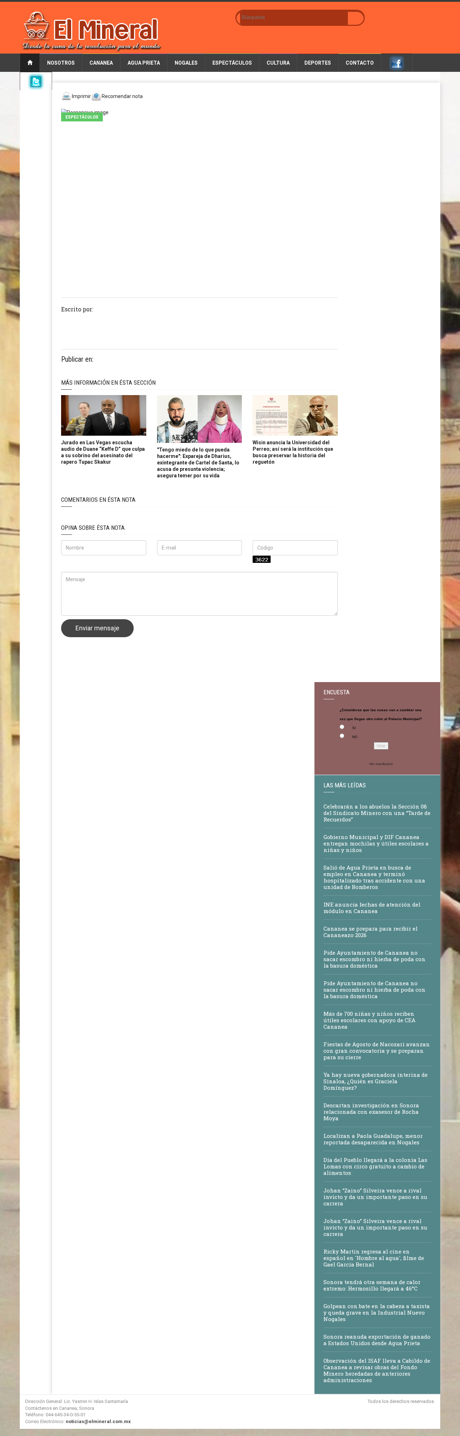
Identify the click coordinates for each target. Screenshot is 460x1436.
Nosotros (61, 63)
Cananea (101, 63)
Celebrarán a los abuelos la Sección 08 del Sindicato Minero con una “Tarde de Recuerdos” (377, 813)
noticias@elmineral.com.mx (98, 1421)
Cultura (278, 63)
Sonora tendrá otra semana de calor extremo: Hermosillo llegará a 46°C (371, 1285)
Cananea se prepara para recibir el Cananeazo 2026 (370, 931)
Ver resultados (381, 764)
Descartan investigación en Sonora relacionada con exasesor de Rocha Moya (371, 1111)
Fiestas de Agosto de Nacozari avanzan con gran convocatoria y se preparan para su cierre (376, 1050)
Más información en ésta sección (108, 382)
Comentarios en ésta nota (98, 499)
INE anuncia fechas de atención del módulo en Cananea (371, 907)
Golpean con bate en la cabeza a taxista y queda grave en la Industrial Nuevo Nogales (376, 1312)
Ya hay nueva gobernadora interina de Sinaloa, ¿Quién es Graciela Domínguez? (375, 1081)
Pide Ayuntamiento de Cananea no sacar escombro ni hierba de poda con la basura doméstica (374, 959)
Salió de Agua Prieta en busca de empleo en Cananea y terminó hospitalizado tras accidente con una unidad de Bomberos (374, 877)
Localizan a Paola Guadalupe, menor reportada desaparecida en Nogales (373, 1138)
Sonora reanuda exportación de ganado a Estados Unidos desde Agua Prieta (377, 1339)
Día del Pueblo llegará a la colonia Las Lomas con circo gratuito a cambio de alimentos (375, 1166)
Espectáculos (232, 63)
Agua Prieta (144, 63)
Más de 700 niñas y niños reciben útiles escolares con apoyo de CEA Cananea (369, 1020)
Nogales (186, 63)
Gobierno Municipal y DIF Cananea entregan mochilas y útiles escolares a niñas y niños (376, 843)
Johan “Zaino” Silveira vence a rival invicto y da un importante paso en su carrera (375, 1196)
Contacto (360, 63)
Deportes (317, 63)
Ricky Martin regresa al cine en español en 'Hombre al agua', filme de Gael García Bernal (373, 1258)
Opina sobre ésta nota (93, 527)
